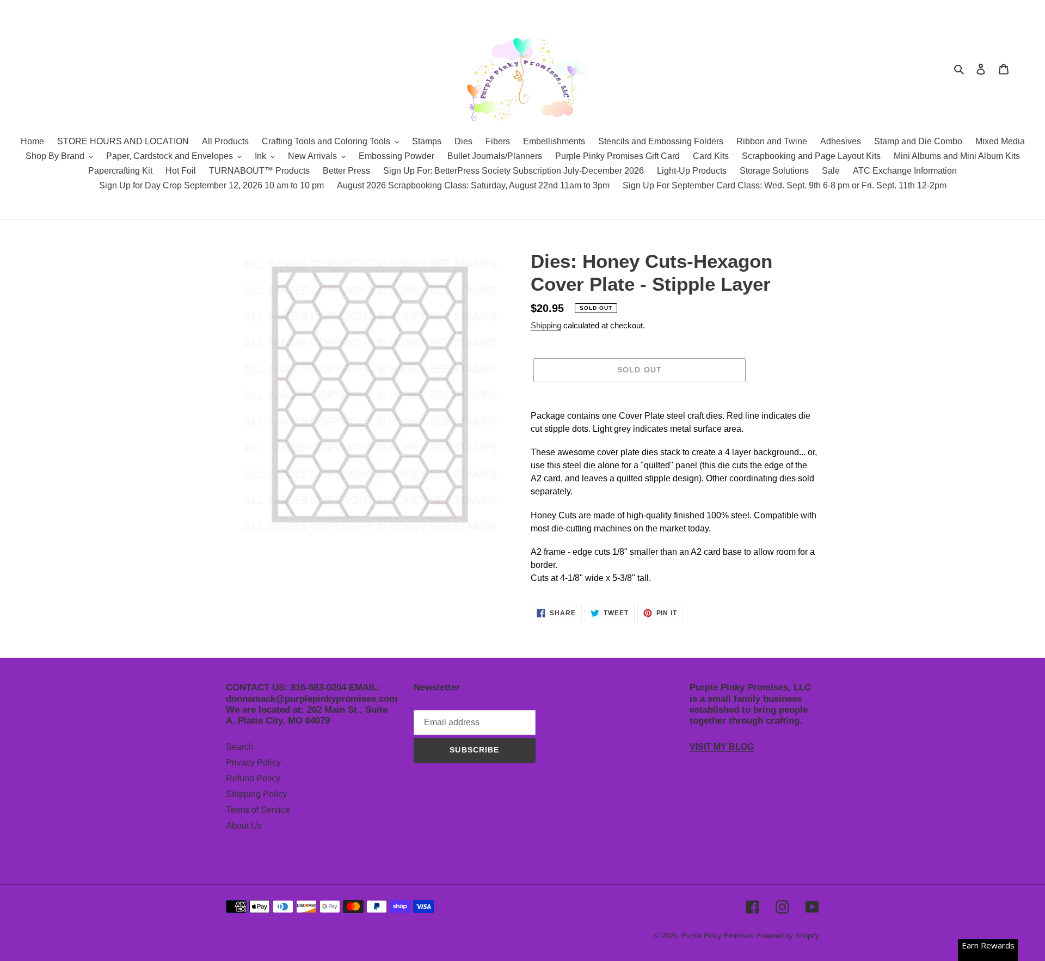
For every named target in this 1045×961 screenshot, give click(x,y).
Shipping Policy (256, 794)
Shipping (546, 325)
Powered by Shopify (787, 936)
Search (240, 746)
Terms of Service (258, 810)
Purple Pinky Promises (718, 936)
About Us (244, 825)
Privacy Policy (253, 762)
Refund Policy (253, 778)
